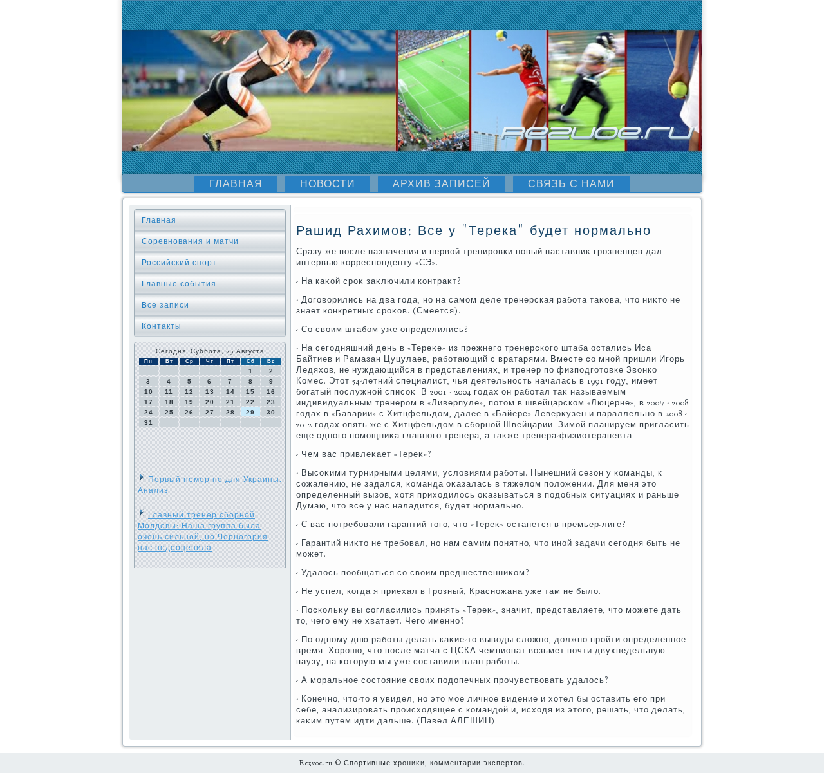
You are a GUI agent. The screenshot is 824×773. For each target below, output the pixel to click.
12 (189, 391)
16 (271, 391)
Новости (327, 184)
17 (148, 401)
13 (209, 391)
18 (169, 401)
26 (189, 412)
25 (169, 412)
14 (230, 391)
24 (148, 412)
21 (230, 401)
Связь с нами (571, 184)
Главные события (179, 284)
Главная (236, 184)
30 (271, 412)
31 (148, 422)
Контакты (162, 326)
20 (209, 401)
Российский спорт (179, 262)
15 (250, 391)
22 (250, 401)
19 (189, 401)
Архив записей (442, 184)
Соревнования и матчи (190, 241)
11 (169, 391)
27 (209, 412)
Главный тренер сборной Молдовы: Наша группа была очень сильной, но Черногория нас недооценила (203, 531)
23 (271, 401)
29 (250, 412)
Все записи (165, 305)
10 (148, 391)
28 (230, 412)
